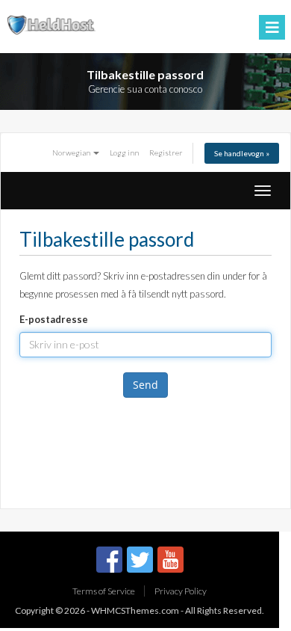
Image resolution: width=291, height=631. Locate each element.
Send (145, 385)
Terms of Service (103, 591)
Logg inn (124, 152)
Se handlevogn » (241, 153)
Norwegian (72, 152)
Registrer (166, 152)
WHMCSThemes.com (135, 610)
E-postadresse (53, 319)
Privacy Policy (180, 591)
